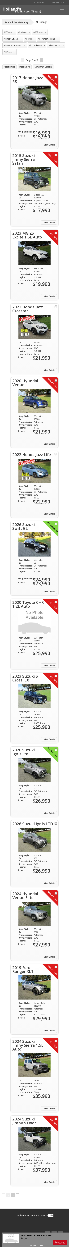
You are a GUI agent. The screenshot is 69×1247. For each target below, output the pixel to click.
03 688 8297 (39, 2)
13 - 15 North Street (57, 2)
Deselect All (24, 66)
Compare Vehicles (43, 66)
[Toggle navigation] (61, 11)
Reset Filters (9, 66)
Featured (60, 1242)
